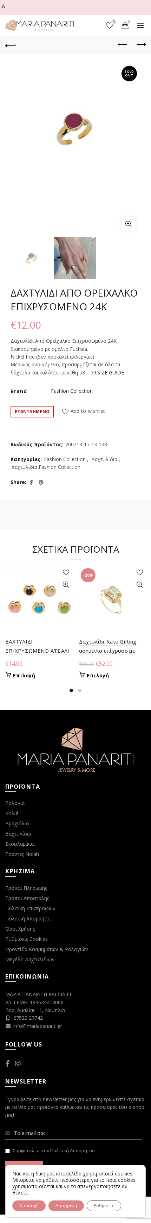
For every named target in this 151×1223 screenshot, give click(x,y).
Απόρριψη (66, 1206)
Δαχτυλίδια (104, 459)
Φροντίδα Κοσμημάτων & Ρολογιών (46, 949)
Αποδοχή (29, 1206)
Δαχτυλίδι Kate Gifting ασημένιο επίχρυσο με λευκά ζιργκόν (108, 650)
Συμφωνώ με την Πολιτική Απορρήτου (54, 1150)
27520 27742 (28, 1017)
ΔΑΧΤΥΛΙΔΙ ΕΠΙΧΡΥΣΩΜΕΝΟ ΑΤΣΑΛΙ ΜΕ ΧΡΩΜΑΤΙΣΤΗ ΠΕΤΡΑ (38, 650)
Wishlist (114, 22)
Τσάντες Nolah (22, 854)
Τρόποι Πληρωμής (26, 887)
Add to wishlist (88, 411)
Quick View (66, 585)
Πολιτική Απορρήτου (29, 918)
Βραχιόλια (17, 823)
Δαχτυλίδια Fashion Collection (45, 467)
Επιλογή (24, 675)
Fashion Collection (72, 390)
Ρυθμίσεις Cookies (26, 939)
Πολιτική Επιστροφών (30, 908)
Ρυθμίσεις (104, 1206)
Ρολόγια (15, 803)
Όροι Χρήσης (20, 928)
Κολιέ (11, 813)
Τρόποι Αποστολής (27, 898)
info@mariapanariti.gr (37, 1026)
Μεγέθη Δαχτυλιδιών (30, 959)
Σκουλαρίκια (19, 843)
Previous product (123, 45)
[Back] (10, 45)
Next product (140, 45)
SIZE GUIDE (110, 372)
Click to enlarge (128, 224)
